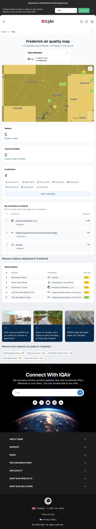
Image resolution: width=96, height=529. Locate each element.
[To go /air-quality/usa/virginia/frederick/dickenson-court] (48, 287)
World (3, 32)
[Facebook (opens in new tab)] (35, 402)
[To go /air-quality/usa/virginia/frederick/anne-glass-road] (48, 282)
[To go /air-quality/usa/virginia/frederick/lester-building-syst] (48, 292)
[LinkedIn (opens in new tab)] (61, 402)
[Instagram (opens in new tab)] (54, 402)
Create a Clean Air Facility (15, 159)
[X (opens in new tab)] (41, 402)
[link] (81, 21)
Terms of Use (48, 514)
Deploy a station (11, 138)
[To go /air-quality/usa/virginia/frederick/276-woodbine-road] (48, 297)
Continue (84, 10)
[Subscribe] (80, 392)
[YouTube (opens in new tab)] (48, 402)
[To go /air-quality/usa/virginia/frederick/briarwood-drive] (48, 277)
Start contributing (48, 194)
